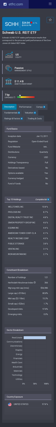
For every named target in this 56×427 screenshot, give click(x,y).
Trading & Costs (35, 118)
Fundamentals (12, 113)
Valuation (30, 113)
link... (46, 147)
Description (9, 107)
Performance (25, 107)
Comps (40, 107)
